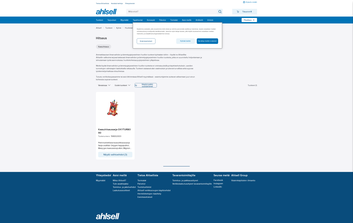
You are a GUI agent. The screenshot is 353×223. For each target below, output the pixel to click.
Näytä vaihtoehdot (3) (115, 154)
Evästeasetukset (144, 197)
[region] (177, 35)
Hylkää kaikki (185, 41)
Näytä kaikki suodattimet (147, 85)
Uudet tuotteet (121, 85)
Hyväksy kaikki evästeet (207, 41)
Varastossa (102, 85)
